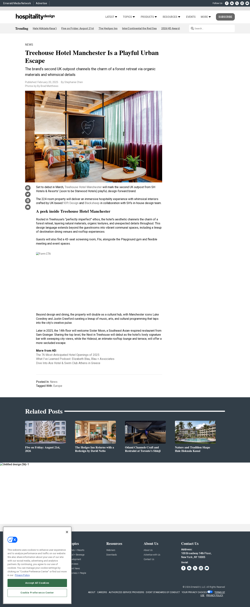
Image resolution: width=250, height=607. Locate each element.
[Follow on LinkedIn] (232, 3)
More (204, 17)
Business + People (77, 573)
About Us (148, 550)
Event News (74, 568)
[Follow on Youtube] (247, 3)
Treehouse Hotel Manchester (83, 187)
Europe (57, 386)
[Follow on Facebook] (227, 3)
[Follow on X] (237, 3)
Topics (127, 17)
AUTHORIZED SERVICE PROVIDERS (126, 592)
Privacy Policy (22, 575)
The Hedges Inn (107, 28)
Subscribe (225, 16)
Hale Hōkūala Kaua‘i (45, 28)
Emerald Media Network (17, 3)
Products (147, 17)
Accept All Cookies (37, 582)
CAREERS (102, 592)
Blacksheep (92, 203)
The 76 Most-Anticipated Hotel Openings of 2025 (67, 355)
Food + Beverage (76, 555)
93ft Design (71, 203)
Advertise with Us (152, 555)
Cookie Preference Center (37, 592)
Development (75, 559)
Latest (109, 17)
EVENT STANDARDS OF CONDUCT (163, 592)
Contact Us (149, 559)
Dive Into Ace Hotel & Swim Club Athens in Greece (68, 363)
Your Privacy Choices (194, 592)
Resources (170, 17)
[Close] (67, 532)
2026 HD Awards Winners (176, 28)
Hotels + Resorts (76, 550)
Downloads (111, 555)
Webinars (110, 550)
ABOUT (91, 592)
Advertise (41, 3)
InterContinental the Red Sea (139, 28)
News (29, 44)
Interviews (73, 564)
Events (191, 17)
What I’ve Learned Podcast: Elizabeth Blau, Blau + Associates (75, 359)
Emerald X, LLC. (198, 587)
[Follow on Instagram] (242, 3)
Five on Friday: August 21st (77, 28)
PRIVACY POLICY (214, 595)
